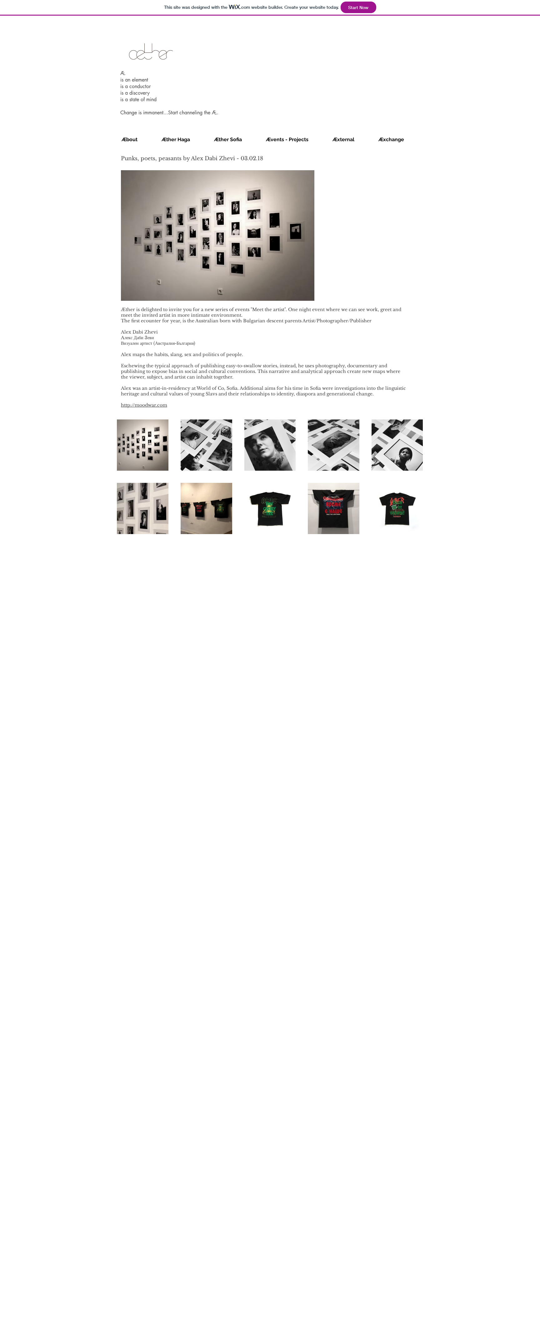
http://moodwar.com (144, 405)
